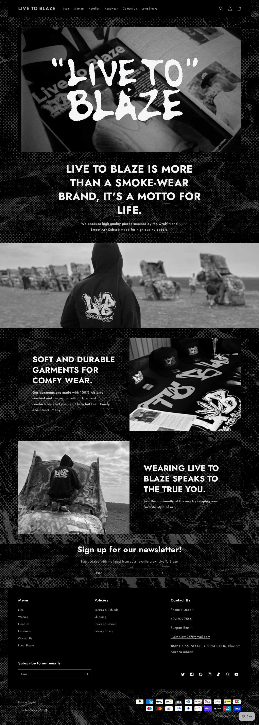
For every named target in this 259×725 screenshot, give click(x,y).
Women (23, 617)
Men (21, 610)
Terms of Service (105, 624)
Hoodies (23, 624)
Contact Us (25, 638)
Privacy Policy (103, 631)
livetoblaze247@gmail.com (190, 636)
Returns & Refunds (106, 610)
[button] (221, 8)
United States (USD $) (34, 710)
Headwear (25, 631)
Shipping (100, 617)
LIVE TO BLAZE (233, 716)
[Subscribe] (161, 572)
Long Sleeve (26, 645)
